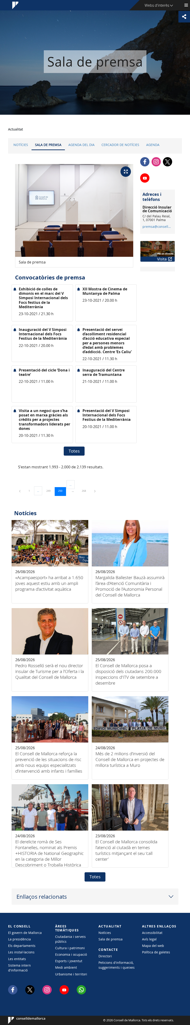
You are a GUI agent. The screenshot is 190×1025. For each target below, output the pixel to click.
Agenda (152, 145)
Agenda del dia (81, 145)
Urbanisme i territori (71, 974)
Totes (74, 451)
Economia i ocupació (71, 954)
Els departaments (21, 945)
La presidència (19, 939)
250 (62, 490)
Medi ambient (66, 967)
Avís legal (149, 939)
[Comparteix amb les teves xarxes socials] (184, 16)
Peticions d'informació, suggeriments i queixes (116, 965)
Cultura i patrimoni (70, 948)
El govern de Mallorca (25, 932)
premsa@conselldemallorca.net (157, 226)
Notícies (20, 145)
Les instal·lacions (21, 952)
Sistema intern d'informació (19, 967)
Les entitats (17, 959)
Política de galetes (156, 952)
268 (85, 490)
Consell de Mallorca (22, 1020)
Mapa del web (153, 945)
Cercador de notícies (120, 145)
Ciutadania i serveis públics (70, 939)
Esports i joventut (68, 961)
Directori (105, 956)
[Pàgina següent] (95, 491)
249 (50, 490)
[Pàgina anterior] (20, 491)
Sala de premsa (48, 145)
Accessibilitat (152, 932)
